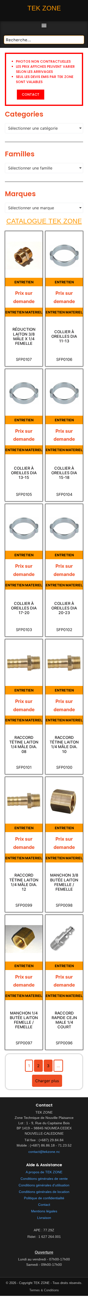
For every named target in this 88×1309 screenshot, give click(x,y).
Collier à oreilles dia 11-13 (64, 336)
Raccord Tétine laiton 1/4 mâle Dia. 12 (23, 882)
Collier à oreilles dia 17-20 (24, 608)
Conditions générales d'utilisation (44, 1185)
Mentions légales (44, 1211)
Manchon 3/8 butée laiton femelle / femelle (64, 882)
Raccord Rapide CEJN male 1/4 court (64, 1020)
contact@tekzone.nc (44, 1152)
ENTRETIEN (23, 282)
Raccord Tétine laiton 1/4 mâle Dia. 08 (23, 744)
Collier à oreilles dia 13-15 (24, 473)
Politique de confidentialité (44, 1198)
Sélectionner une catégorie (33, 128)
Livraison (44, 1218)
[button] (44, 25)
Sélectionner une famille (30, 168)
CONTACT (30, 94)
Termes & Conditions (44, 1290)
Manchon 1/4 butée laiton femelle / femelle (24, 1020)
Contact (44, 1205)
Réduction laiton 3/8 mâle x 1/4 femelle (23, 336)
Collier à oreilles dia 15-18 (64, 473)
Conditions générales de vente (44, 1179)
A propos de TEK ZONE (44, 1172)
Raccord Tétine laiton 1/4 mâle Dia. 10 (64, 744)
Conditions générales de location (44, 1192)
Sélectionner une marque (31, 207)
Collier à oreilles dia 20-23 (64, 608)
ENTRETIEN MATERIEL (23, 312)
